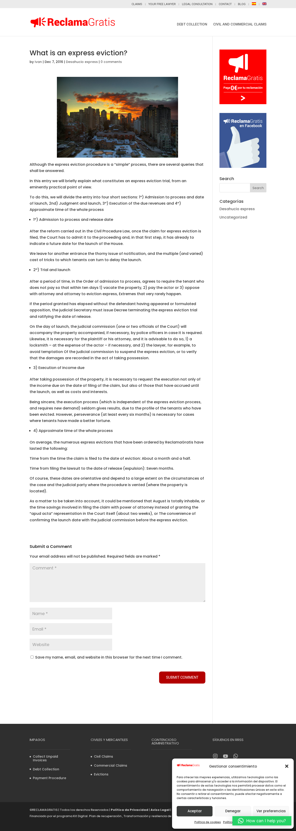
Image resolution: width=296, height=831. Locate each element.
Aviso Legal (160, 810)
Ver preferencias (271, 811)
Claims (137, 4)
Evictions (101, 774)
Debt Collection (192, 24)
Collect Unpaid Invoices (45, 758)
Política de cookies (207, 822)
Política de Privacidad (129, 810)
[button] (286, 766)
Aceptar (195, 811)
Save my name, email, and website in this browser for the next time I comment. (108, 657)
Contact (225, 4)
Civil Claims (103, 756)
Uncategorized (233, 217)
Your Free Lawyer (162, 4)
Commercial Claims (110, 765)
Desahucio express (82, 61)
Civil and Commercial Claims (239, 24)
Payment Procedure (49, 778)
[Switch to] (255, 5)
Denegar (233, 811)
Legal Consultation (197, 4)
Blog (242, 4)
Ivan (38, 61)
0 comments (111, 61)
